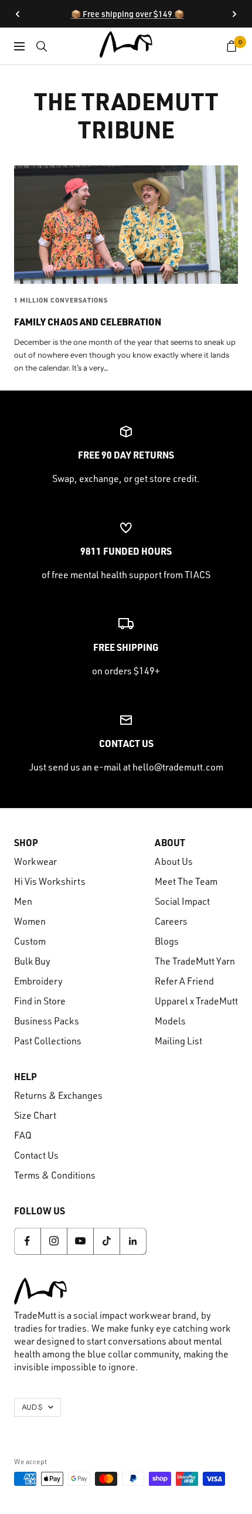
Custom (30, 941)
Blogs (167, 941)
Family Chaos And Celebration (87, 321)
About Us (174, 861)
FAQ (23, 1135)
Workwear (35, 861)
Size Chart (35, 1115)
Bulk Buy (32, 961)
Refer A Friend (184, 981)
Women (30, 921)
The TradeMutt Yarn (195, 961)
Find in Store (40, 1001)
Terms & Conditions (55, 1175)
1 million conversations (61, 300)
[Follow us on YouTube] (80, 1241)
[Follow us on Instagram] (53, 1241)
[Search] (41, 46)
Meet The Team (186, 881)
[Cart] (232, 46)
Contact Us (36, 1155)
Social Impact (182, 901)
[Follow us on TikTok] (106, 1241)
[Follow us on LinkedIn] (133, 1241)
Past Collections (47, 1041)
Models (170, 1021)
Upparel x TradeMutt (196, 1001)
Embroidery (38, 981)
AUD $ (32, 1407)
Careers (171, 921)
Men (23, 901)
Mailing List (178, 1041)
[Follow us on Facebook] (27, 1241)
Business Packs (46, 1021)
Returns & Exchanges (58, 1095)
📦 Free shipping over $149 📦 (127, 14)
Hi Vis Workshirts (50, 881)
